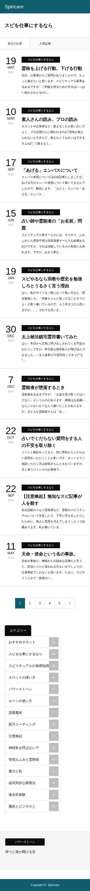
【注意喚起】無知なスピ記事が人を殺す (52, 500)
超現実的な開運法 (32, 783)
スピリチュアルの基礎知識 (32, 666)
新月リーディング (32, 724)
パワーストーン (32, 689)
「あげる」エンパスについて (50, 170)
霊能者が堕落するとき (43, 387)
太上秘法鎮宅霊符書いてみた (50, 336)
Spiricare (14, 6)
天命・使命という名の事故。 (50, 554)
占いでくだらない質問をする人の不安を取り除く (52, 442)
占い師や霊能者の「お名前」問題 (52, 224)
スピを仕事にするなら (41, 59)
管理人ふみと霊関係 (32, 759)
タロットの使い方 (32, 677)
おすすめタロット (32, 642)
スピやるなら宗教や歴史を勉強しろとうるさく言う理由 (52, 282)
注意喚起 (32, 736)
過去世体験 (31, 795)
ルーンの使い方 (32, 701)
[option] (45, 850)
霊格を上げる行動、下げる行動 (52, 68)
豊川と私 (31, 771)
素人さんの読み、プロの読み (50, 119)
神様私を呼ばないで (32, 748)
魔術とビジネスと (32, 806)
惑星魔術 (31, 712)
